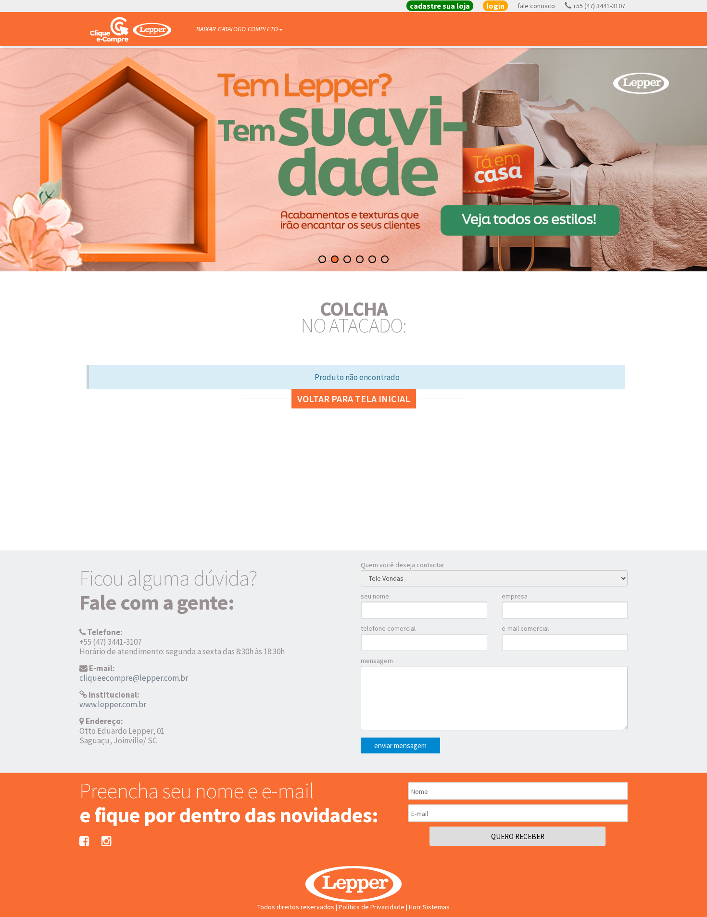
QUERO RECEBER (517, 836)
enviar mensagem (400, 745)
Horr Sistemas (429, 907)
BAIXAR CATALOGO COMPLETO (237, 29)
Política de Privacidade (371, 907)
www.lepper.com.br (112, 704)
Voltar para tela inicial (353, 399)
